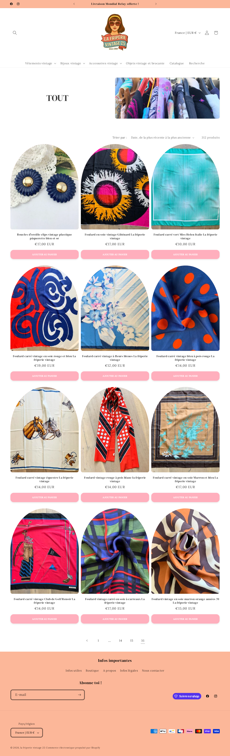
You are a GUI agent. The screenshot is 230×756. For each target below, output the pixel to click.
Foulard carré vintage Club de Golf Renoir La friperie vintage (44, 601)
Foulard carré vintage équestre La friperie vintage (44, 479)
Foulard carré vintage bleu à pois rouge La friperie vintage (186, 358)
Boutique (92, 670)
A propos (109, 670)
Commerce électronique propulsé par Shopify (73, 747)
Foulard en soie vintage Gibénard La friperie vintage (115, 236)
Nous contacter (153, 670)
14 (120, 640)
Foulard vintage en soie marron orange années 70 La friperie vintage (185, 601)
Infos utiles (74, 670)
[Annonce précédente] (74, 4)
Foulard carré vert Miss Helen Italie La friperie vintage (185, 236)
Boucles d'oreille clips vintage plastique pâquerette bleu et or (44, 236)
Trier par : (119, 137)
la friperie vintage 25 (32, 747)
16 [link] (143, 640)
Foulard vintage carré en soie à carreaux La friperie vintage (115, 601)
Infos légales (129, 670)
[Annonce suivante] (156, 4)
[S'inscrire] (79, 695)
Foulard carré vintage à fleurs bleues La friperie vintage (115, 358)
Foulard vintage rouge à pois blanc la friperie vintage (115, 479)
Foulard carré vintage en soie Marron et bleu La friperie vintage (185, 479)
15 (131, 640)
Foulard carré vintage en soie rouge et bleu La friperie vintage (44, 358)
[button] (15, 32)
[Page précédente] (87, 640)
